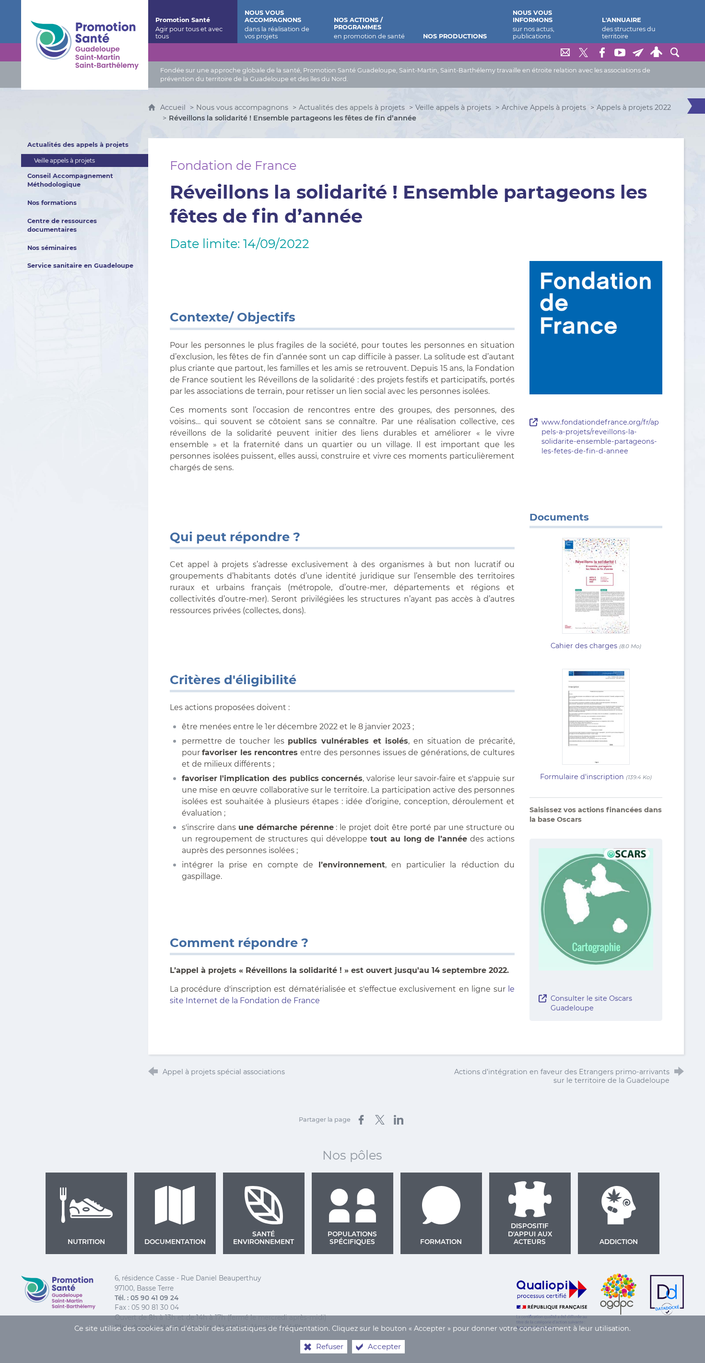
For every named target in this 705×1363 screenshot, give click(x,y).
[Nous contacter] (565, 52)
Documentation (175, 1241)
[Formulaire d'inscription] (596, 715)
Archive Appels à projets (544, 107)
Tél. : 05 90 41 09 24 (146, 1298)
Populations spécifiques (352, 1237)
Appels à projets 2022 (634, 107)
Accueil (174, 107)
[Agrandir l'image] (596, 908)
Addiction (618, 1241)
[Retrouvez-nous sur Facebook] (602, 52)
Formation (441, 1241)
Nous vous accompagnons (242, 107)
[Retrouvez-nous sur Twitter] (584, 52)
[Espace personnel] (656, 52)
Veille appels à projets (453, 107)
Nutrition (86, 1241)
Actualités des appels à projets (352, 107)
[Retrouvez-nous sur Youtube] (620, 52)
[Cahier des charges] (596, 585)
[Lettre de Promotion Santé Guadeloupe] (638, 52)
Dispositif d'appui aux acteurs (530, 1233)
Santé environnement (263, 1237)
